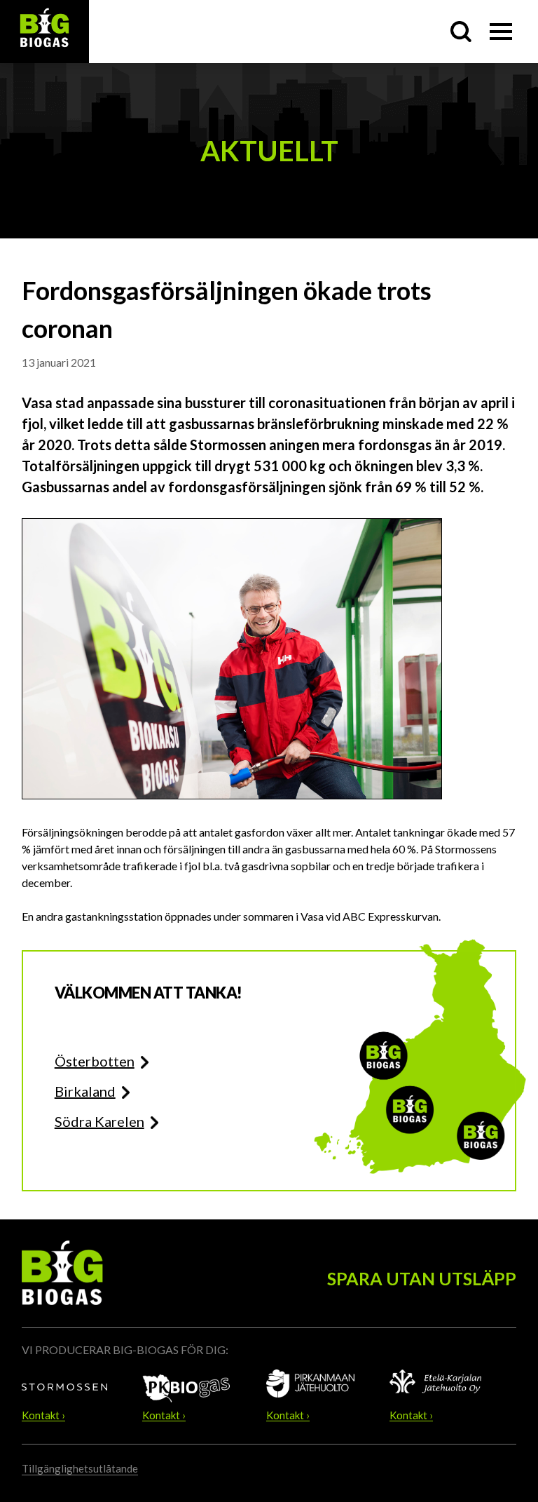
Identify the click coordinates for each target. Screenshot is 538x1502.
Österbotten (94, 1061)
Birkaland (85, 1091)
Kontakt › (43, 1415)
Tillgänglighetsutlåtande (80, 1468)
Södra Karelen (99, 1121)
